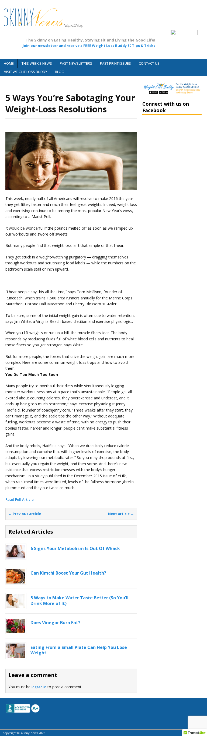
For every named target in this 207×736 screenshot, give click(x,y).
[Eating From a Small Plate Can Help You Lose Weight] (15, 654)
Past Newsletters (76, 63)
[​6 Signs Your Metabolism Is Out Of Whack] (15, 555)
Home (9, 63)
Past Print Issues (115, 63)
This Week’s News (37, 63)
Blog (59, 71)
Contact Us (149, 63)
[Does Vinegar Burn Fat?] (15, 629)
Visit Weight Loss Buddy (25, 71)
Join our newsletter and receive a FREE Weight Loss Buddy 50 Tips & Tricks (89, 45)
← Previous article (24, 513)
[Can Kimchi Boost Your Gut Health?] (15, 580)
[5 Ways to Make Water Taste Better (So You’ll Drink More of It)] (15, 605)
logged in (39, 687)
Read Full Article (19, 499)
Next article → (121, 513)
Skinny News (65, 122)
